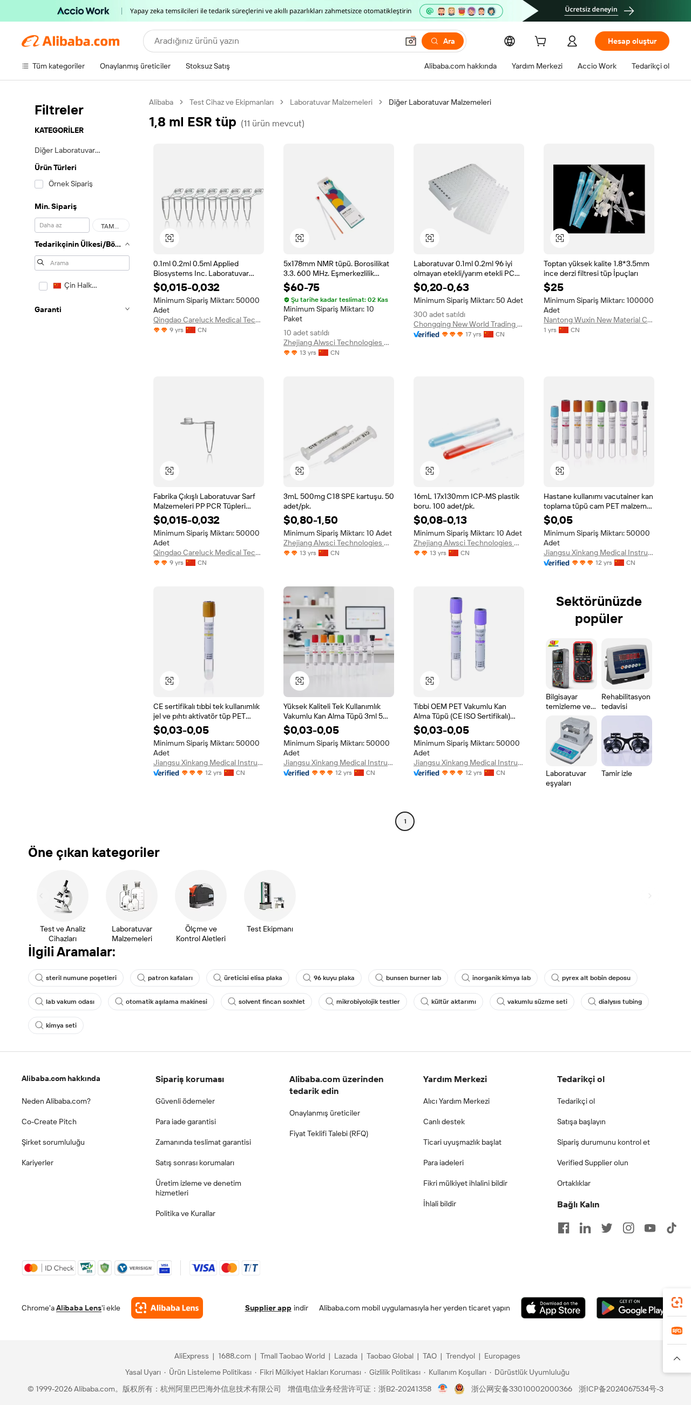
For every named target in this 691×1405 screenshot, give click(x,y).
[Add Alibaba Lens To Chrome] (167, 1308)
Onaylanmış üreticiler (324, 1113)
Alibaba (161, 102)
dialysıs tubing (620, 1001)
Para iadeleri (443, 1162)
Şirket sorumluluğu (53, 1142)
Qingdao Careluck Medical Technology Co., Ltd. (208, 319)
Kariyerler (37, 1162)
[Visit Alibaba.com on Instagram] (628, 1227)
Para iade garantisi (185, 1121)
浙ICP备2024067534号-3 (621, 1388)
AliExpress (191, 1356)
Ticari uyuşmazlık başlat (462, 1142)
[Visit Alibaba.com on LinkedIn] (585, 1227)
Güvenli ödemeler (185, 1101)
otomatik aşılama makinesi (166, 1001)
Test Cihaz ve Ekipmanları (231, 102)
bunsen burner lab (413, 978)
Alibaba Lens (78, 1307)
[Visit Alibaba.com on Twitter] (606, 1227)
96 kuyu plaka (334, 978)
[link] (677, 1302)
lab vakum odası (70, 1001)
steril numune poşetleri (81, 978)
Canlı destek (444, 1121)
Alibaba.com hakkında (61, 1078)
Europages (502, 1356)
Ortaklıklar (574, 1183)
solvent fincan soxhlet (272, 1001)
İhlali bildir (439, 1203)
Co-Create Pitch (49, 1121)
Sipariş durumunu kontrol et (603, 1142)
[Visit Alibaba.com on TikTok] (671, 1227)
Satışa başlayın (581, 1121)
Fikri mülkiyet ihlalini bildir (465, 1183)
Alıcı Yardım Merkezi (456, 1101)
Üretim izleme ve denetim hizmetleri (198, 1188)
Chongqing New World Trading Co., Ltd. (469, 324)
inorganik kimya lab (501, 978)
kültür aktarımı (453, 1001)
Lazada (345, 1356)
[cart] (542, 42)
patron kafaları (170, 978)
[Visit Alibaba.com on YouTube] (649, 1227)
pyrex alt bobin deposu (596, 978)
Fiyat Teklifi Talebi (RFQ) (328, 1133)
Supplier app (268, 1307)
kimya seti (61, 1025)
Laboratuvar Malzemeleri (331, 102)
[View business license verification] (443, 1388)
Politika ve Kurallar (185, 1213)
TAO (430, 1356)
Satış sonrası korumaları (194, 1162)
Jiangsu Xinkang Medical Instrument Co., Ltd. (599, 552)
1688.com (234, 1356)
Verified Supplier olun (592, 1162)
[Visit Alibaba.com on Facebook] (563, 1227)
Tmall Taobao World (292, 1356)
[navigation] (82, 463)
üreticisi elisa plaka (253, 978)
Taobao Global (390, 1356)
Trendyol (460, 1356)
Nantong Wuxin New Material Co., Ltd (599, 319)
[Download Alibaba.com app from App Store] (553, 1308)
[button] (410, 41)
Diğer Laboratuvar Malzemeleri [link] (440, 102)
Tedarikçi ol (576, 1101)
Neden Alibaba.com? (56, 1101)
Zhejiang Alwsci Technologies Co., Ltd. (338, 342)
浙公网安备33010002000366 (521, 1388)
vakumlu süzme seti (537, 1001)
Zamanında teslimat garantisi (203, 1142)
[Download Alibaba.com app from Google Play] (633, 1308)
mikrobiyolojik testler (368, 1001)
